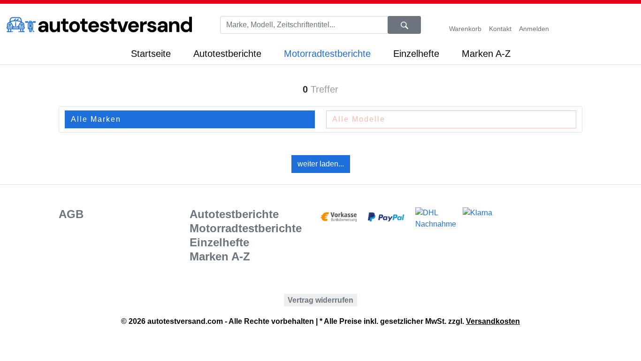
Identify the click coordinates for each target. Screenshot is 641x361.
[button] (500, 24)
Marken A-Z (486, 53)
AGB (71, 214)
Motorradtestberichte (327, 53)
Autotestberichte (227, 53)
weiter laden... (321, 164)
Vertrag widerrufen (320, 300)
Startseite (151, 53)
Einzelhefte (416, 53)
